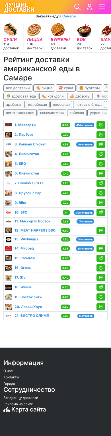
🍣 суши (65, 88)
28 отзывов (84, 248)
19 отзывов (85, 144)
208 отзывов (84, 212)
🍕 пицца (44, 88)
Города (9, 384)
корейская (37, 104)
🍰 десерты (80, 96)
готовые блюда (89, 104)
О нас (8, 371)
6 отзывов (85, 315)
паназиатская (52, 113)
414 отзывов (84, 125)
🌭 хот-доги (53, 96)
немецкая (61, 104)
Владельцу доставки (20, 398)
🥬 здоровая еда (21, 96)
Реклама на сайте (18, 404)
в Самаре (67, 16)
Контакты (11, 377)
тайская (77, 113)
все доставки (18, 88)
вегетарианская (20, 113)
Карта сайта (28, 409)
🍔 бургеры (89, 88)
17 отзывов (85, 221)
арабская (14, 104)
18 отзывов (85, 239)
